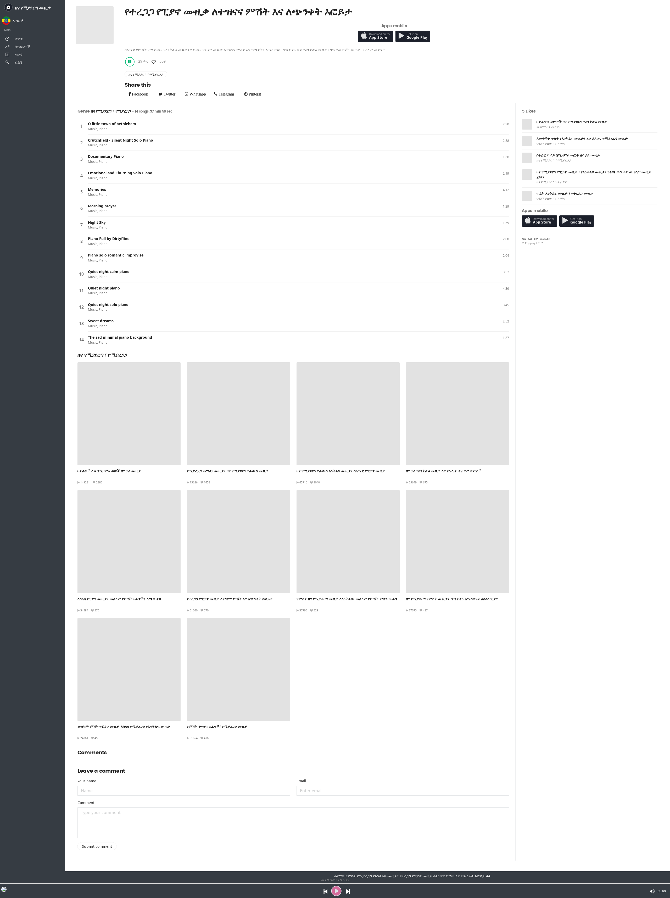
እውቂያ (533, 238)
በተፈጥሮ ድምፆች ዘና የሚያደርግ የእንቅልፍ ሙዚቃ (572, 121)
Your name (86, 780)
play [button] (336, 891)
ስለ (524, 238)
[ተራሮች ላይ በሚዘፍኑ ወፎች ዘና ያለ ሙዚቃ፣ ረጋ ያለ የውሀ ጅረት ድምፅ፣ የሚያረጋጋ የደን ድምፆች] (129, 413)
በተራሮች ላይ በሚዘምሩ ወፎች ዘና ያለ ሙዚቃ (109, 470)
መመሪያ (545, 238)
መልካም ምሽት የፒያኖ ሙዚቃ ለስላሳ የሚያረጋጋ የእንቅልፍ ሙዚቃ (123, 726)
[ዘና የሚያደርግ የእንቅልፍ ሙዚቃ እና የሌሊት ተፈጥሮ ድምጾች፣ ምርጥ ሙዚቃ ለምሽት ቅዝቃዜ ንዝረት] (457, 413)
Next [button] (348, 891)
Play (81, 126)
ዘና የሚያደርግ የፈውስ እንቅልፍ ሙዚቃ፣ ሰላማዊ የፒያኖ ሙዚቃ (341, 470)
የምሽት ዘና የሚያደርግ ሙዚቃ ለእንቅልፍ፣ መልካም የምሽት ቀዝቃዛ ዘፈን (347, 598)
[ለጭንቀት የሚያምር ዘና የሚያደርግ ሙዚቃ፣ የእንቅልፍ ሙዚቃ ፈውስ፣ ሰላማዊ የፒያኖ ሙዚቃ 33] (348, 413)
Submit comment (97, 846)
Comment (85, 802)
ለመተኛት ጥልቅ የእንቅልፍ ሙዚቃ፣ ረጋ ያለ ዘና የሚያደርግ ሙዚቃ (582, 138)
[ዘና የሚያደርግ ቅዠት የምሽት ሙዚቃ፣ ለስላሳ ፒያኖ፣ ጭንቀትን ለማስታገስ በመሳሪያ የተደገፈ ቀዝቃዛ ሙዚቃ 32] (457, 541)
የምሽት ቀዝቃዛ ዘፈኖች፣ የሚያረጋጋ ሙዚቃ (217, 726)
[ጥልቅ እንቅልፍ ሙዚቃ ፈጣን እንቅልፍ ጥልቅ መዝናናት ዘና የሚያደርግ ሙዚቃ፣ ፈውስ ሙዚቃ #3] (527, 141)
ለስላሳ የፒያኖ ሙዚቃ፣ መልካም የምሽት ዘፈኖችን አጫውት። (119, 598)
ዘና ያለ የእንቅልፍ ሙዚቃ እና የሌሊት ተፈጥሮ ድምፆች (443, 470)
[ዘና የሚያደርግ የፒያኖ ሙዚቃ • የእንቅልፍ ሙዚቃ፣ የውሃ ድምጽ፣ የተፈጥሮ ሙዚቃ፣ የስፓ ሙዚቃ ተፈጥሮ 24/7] (527, 174)
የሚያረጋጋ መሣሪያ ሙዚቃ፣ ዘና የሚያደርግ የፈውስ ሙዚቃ (228, 470)
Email (301, 780)
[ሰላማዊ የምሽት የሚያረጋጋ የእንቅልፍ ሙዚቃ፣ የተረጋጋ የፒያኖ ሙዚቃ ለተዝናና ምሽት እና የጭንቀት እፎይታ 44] (238, 541)
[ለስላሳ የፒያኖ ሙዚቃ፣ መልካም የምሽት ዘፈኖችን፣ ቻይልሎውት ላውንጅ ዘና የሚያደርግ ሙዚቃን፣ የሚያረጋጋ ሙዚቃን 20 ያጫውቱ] (129, 541)
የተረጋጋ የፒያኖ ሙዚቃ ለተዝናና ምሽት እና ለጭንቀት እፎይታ (229, 598)
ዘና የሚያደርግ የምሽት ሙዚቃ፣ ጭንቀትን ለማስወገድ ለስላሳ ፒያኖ (452, 598)
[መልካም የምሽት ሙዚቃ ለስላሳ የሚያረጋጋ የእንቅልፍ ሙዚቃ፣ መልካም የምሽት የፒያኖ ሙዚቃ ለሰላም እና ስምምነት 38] (129, 669)
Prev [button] (324, 891)
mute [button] (652, 891)
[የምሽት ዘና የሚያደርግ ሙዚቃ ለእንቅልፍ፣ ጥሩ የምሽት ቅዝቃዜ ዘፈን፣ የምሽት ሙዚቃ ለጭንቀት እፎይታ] (348, 541)
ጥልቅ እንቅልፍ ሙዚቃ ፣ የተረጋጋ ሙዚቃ (565, 193)
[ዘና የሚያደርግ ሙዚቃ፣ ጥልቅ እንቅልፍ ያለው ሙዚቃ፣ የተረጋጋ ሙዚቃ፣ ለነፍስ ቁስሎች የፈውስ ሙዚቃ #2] (527, 196)
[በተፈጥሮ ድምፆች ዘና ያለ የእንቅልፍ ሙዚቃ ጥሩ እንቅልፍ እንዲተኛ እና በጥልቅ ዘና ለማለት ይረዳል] (527, 124)
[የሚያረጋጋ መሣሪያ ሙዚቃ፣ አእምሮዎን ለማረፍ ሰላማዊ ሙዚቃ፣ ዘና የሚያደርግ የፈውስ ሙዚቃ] (238, 413)
